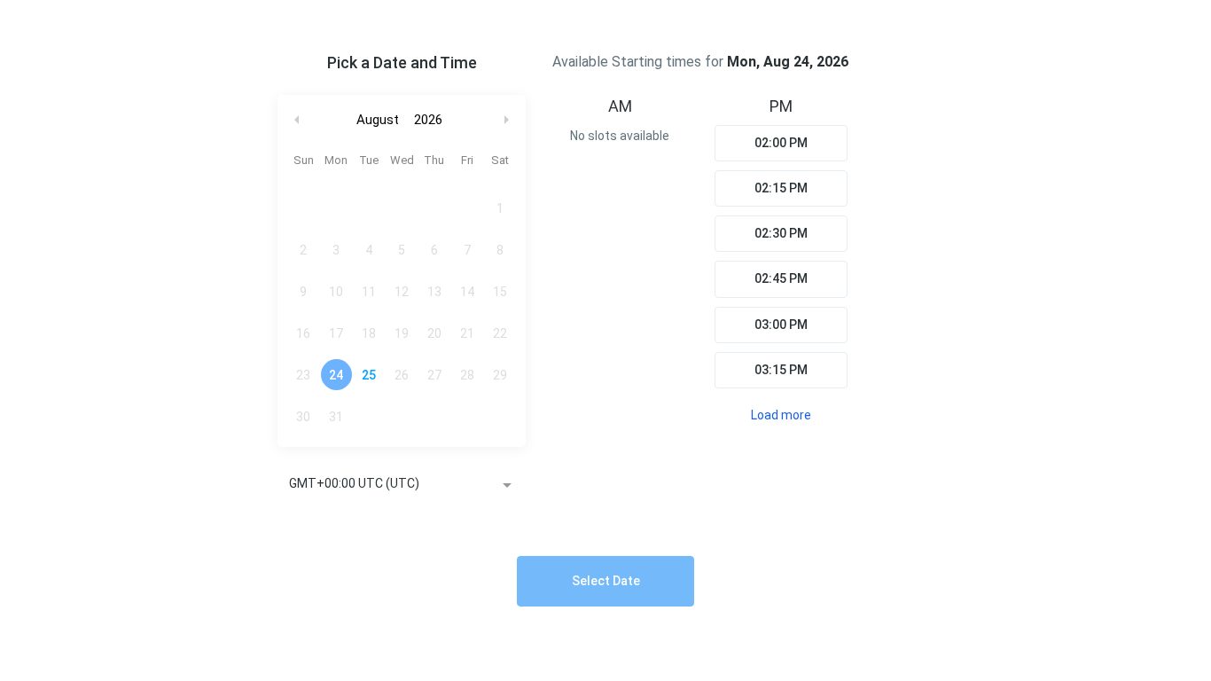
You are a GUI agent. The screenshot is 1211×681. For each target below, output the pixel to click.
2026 (428, 120)
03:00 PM (781, 324)
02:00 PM (781, 143)
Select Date (606, 581)
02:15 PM (781, 188)
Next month (509, 120)
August (377, 120)
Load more (781, 415)
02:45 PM (781, 278)
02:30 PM (781, 233)
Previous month (297, 120)
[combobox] (401, 485)
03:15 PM (781, 370)
